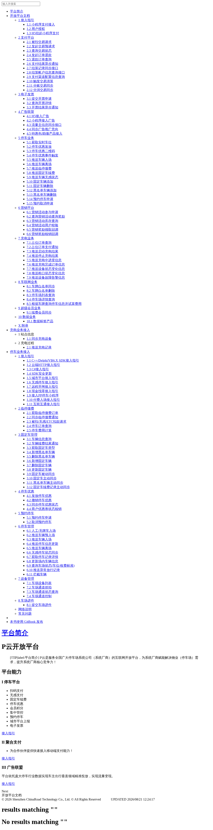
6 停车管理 (26, 526)
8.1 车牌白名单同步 (41, 286)
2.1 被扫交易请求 (39, 42)
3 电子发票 (26, 94)
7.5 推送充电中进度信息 (44, 260)
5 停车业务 (26, 138)
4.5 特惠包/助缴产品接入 (44, 133)
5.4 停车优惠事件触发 (42, 155)
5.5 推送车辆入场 (39, 159)
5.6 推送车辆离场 (39, 164)
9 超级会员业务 (29, 308)
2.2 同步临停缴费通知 (42, 417)
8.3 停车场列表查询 (41, 295)
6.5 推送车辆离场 (39, 548)
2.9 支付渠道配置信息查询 (46, 77)
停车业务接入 (20, 351)
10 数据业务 (27, 317)
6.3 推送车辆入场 (39, 539)
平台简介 (16, 11)
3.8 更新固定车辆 (39, 469)
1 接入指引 (26, 20)
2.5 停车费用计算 (39, 430)
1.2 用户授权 (36, 29)
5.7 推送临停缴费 (39, 168)
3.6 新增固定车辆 (39, 461)
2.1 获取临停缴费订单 (42, 413)
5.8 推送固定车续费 (41, 173)
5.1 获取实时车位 (39, 142)
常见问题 (25, 613)
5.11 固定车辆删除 (40, 186)
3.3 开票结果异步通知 (42, 107)
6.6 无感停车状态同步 (42, 552)
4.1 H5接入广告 (38, 116)
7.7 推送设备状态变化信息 (46, 269)
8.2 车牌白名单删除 (41, 290)
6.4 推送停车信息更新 (42, 544)
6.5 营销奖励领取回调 (42, 229)
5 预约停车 (26, 513)
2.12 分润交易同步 (40, 90)
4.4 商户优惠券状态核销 (44, 509)
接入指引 (8, 733)
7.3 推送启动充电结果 (42, 251)
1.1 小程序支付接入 (41, 24)
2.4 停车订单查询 (39, 426)
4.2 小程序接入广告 (41, 120)
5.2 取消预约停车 (39, 522)
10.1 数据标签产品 (40, 321)
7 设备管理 (26, 578)
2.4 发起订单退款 (39, 55)
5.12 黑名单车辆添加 (42, 190)
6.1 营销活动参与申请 (42, 212)
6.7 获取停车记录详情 (42, 557)
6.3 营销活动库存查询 (42, 221)
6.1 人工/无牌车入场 (41, 530)
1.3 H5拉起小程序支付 (43, 33)
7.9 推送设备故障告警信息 (46, 277)
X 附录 (23, 325)
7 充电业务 (26, 238)
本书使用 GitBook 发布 (26, 621)
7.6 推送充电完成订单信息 (46, 264)
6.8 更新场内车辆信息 (42, 561)
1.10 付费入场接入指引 (43, 399)
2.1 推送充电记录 (39, 347)
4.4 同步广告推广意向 (42, 129)
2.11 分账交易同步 (40, 85)
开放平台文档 (20, 15)
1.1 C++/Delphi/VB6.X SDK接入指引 (53, 360)
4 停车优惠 (26, 491)
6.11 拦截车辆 (37, 574)
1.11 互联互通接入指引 (43, 404)
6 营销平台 (26, 207)
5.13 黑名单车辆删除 (42, 194)
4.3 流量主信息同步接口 (44, 125)
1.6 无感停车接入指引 (42, 382)
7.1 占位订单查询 (39, 242)
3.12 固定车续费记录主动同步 (48, 487)
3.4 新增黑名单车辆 (41, 452)
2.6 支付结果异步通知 (42, 63)
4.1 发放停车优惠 (39, 496)
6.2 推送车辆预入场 (41, 535)
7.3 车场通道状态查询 (42, 592)
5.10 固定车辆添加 (40, 181)
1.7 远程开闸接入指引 (42, 386)
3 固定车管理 (27, 434)
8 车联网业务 (27, 282)
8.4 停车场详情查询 (41, 299)
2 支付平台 (26, 37)
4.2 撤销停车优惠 (39, 500)
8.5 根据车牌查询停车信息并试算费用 (54, 303)
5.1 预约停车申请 (39, 517)
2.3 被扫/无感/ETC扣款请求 (46, 421)
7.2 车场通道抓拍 (39, 587)
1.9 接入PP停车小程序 (43, 395)
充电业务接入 (20, 330)
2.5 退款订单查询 (39, 59)
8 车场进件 (26, 600)
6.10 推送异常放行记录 (43, 570)
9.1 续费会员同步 (39, 312)
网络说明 (25, 609)
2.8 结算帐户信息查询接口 (46, 72)
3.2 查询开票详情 (39, 103)
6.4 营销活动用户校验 (42, 225)
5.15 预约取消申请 (40, 203)
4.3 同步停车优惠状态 (42, 504)
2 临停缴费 (26, 408)
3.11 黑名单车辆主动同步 (45, 482)
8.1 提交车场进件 (39, 605)
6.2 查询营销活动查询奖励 (46, 216)
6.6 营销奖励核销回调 (42, 234)
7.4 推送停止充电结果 (42, 255)
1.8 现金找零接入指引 (42, 391)
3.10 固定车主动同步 (42, 478)
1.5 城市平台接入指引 (42, 378)
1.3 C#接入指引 (38, 369)
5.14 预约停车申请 (40, 199)
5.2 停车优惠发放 (39, 146)
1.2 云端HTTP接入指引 (43, 365)
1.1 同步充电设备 (39, 338)
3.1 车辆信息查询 (39, 439)
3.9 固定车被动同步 (41, 474)
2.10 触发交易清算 (40, 81)
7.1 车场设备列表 (39, 583)
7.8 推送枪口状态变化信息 (46, 273)
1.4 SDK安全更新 (39, 373)
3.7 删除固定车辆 (39, 465)
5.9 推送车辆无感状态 (42, 177)
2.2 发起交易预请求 (41, 46)
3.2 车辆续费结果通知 (42, 443)
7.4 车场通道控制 (39, 596)
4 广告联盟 (26, 111)
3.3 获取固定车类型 (41, 447)
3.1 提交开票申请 (39, 98)
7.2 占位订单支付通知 (42, 247)
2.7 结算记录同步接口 (42, 68)
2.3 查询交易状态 (39, 50)
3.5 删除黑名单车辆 (41, 456)
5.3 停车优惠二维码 (41, 151)
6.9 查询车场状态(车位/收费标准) (50, 565)
